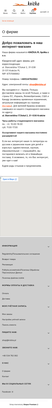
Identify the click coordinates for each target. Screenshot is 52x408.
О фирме (6, 371)
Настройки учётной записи (13, 319)
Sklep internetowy (22, 404)
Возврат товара (9, 259)
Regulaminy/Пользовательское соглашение (21, 254)
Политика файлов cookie (13, 278)
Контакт (5, 376)
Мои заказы (7, 314)
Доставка (6, 105)
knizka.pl (8, 21)
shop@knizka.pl (9, 340)
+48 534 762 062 (10, 355)
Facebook (6, 392)
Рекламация (7, 264)
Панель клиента (9, 325)
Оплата (5, 293)
